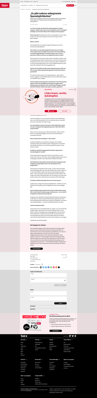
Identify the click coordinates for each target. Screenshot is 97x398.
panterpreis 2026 (67, 351)
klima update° (23, 366)
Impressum (62, 390)
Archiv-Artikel (28, 9)
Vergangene (51, 367)
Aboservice (37, 380)
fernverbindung (24, 364)
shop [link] (31, 1)
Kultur (22, 348)
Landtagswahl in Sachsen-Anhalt (40, 348)
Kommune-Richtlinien (66, 389)
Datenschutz (56, 390)
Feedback (37, 378)
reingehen (23, 371)
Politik (22, 342)
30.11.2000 (65, 254)
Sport (22, 349)
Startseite (22, 9)
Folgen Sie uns (65, 336)
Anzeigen (23, 384)
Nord (22, 353)
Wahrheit (22, 355)
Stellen (50, 348)
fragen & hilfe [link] (35, 1)
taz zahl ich (66, 346)
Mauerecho (23, 367)
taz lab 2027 (51, 369)
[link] (24, 5)
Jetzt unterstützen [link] (36, 248)
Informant (51, 390)
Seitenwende (70, 390)
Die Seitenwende (52, 346)
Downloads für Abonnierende (41, 384)
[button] (76, 5)
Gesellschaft (23, 346)
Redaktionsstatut (57, 389)
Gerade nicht (71, 89)
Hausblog (51, 344)
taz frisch (37, 364)
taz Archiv (66, 368)
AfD (36, 346)
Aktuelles (51, 342)
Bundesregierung (38, 342)
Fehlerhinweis (37, 264)
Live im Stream (52, 366)
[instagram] (75, 336)
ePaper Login (38, 382)
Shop (22, 382)
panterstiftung (67, 349)
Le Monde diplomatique (69, 366)
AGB (66, 390)
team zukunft (37, 362)
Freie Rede (23, 369)
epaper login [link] (73, 1)
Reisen (22, 378)
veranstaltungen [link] (27, 1)
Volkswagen (37, 344)
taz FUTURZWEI (67, 364)
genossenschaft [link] (67, 1)
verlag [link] (22, 1)
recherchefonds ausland (69, 348)
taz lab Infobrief (38, 367)
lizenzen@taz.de (28, 390)
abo (64, 342)
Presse (50, 349)
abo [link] (63, 1)
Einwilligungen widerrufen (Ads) (55, 392)
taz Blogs (66, 362)
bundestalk (23, 362)
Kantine (22, 380)
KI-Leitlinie (73, 389)
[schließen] (75, 89)
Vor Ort (50, 364)
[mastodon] (70, 336)
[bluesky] (73, 336)
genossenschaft (67, 344)
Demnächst (51, 362)
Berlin (22, 351)
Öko (21, 344)
